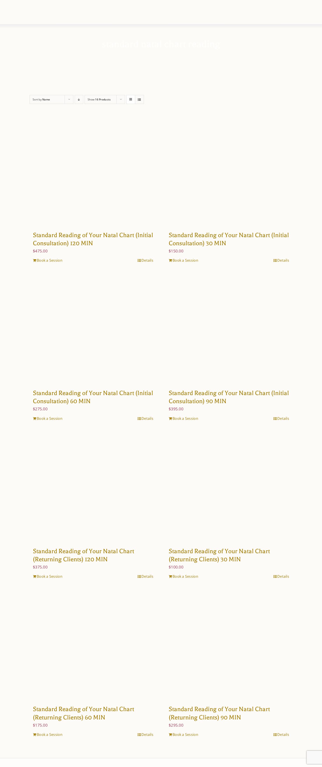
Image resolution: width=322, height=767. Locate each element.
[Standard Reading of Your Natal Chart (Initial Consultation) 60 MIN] (93, 330)
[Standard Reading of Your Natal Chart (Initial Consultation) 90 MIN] (228, 330)
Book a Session (49, 260)
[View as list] (139, 99)
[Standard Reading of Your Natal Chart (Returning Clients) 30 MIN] (228, 488)
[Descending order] (79, 99)
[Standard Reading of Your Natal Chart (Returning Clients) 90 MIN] (228, 646)
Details (147, 260)
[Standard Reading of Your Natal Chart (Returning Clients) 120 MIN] (93, 488)
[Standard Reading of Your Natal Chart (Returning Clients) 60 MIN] (93, 646)
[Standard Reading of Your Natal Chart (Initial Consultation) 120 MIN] (93, 172)
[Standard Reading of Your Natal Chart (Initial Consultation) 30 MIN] (228, 172)
